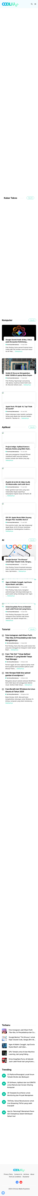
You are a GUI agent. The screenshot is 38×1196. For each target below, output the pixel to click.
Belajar (16, 778)
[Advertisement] (19, 1142)
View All (30, 198)
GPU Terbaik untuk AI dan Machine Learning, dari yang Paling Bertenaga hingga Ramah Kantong (21, 1054)
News (19, 793)
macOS (20, 807)
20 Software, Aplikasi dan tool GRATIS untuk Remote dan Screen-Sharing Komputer (21, 1084)
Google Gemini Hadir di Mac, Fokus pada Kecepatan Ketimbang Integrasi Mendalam (19, 342)
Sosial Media (12, 739)
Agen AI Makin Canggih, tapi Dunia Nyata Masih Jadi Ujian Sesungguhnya (19, 584)
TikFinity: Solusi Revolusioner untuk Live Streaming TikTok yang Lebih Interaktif (20, 1103)
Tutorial (5, 739)
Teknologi (17, 822)
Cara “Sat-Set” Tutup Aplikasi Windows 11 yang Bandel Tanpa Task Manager (18, 656)
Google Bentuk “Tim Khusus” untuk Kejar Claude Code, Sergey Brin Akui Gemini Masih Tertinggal (18, 562)
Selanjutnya (18, 351)
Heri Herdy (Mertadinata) (10, 746)
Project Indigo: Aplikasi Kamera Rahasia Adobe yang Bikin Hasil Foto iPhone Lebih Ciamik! (17, 449)
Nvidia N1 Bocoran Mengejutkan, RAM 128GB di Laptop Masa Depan (24, 856)
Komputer (25, 851)
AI (15, 749)
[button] (31, 4)
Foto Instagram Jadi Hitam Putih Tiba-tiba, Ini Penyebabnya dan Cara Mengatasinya (20, 637)
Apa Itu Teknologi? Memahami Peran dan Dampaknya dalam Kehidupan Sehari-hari (20, 1113)
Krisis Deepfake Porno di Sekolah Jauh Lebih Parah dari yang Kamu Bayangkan (18, 609)
